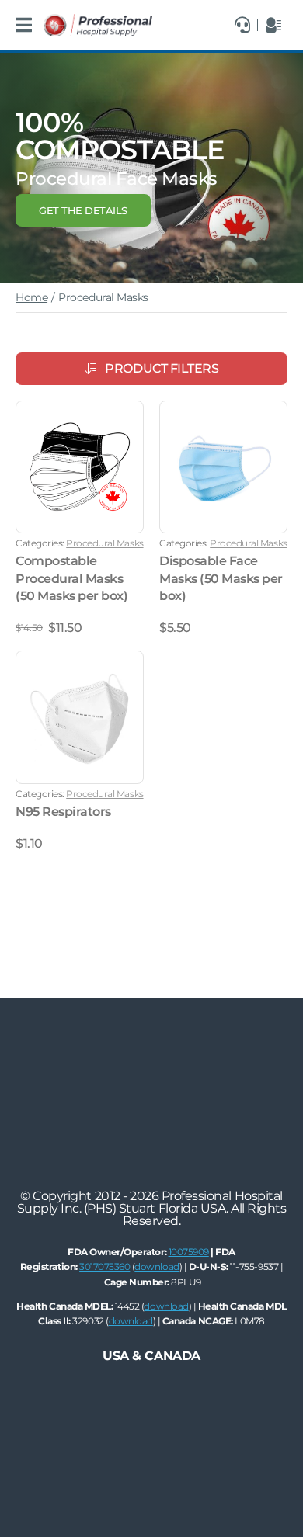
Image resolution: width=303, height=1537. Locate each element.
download (156, 1266)
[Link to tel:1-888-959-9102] (242, 25)
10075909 (189, 1252)
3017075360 (104, 1266)
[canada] (98, 19)
